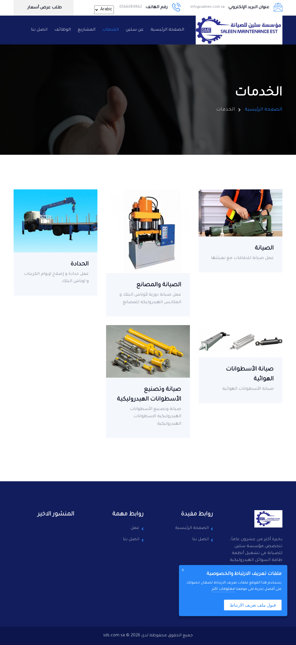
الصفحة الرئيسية (167, 30)
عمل (135, 528)
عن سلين (135, 30)
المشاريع (86, 30)
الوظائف (62, 30)
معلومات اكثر (223, 589)
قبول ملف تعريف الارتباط (253, 605)
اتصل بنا (39, 30)
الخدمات (110, 30)
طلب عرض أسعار (44, 7)
